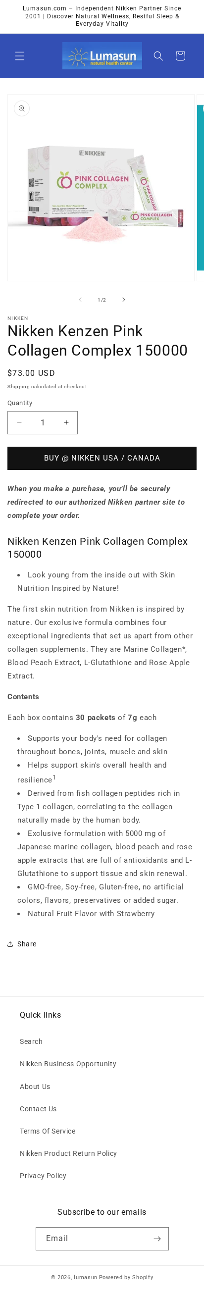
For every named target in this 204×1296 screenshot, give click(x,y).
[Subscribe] (157, 1238)
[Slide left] (80, 300)
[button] (20, 56)
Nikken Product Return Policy (68, 1153)
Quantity (19, 403)
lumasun (86, 1277)
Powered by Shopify (126, 1277)
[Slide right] (124, 300)
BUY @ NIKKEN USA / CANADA (102, 458)
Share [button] (27, 944)
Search (31, 1041)
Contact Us (38, 1109)
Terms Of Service (48, 1131)
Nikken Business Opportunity (68, 1064)
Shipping (18, 386)
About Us (35, 1086)
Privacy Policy (43, 1176)
